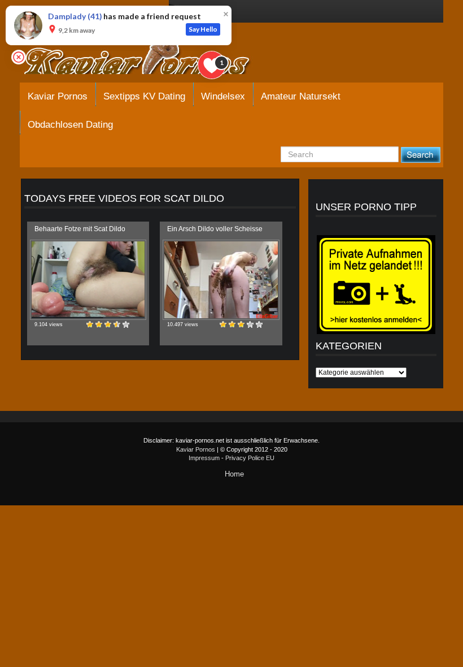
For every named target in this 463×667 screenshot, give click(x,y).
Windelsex (223, 96)
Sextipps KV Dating (144, 96)
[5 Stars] (125, 324)
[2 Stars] (98, 324)
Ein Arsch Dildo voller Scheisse (215, 229)
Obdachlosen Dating (70, 124)
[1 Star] (89, 324)
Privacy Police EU (249, 457)
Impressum (204, 457)
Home (234, 474)
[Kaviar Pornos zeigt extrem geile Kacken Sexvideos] (150, 57)
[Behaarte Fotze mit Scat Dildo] (88, 279)
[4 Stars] (116, 324)
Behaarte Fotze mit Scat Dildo (79, 229)
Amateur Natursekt (300, 96)
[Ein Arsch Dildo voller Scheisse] (220, 279)
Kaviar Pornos (58, 96)
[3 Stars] (107, 324)
